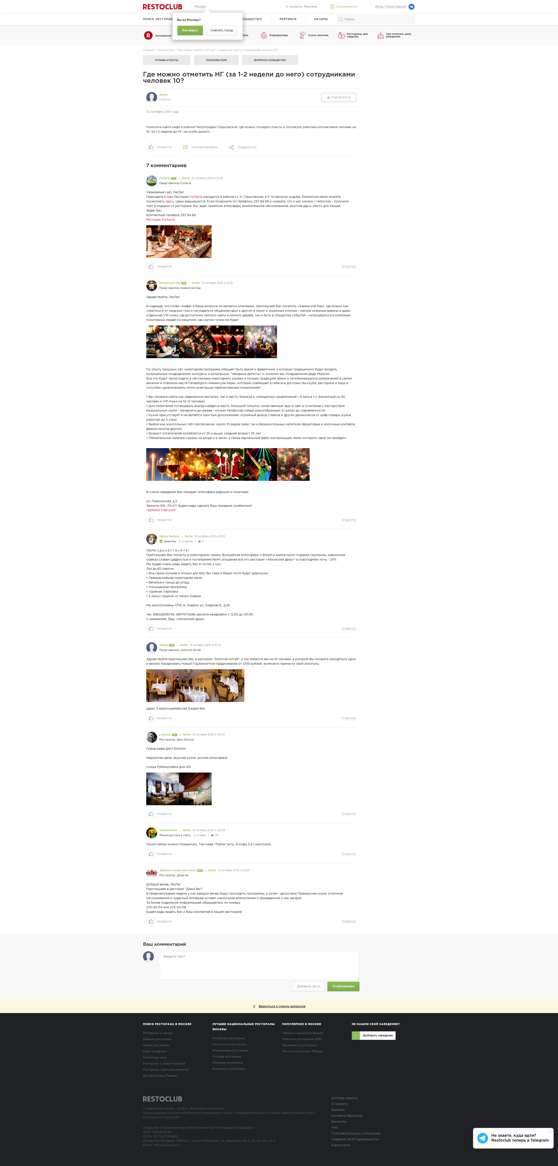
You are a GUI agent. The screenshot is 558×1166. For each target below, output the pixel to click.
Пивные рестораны (157, 1039)
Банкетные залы (155, 1057)
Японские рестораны (228, 1063)
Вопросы (270, 60)
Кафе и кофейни (155, 1051)
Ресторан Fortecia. (160, 220)
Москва (200, 6)
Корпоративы (278, 35)
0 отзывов (186, 541)
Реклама (310, 6)
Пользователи (216, 60)
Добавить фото (308, 986)
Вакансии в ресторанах (299, 1045)
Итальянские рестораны (230, 1050)
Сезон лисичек (318, 35)
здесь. (170, 201)
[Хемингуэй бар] (151, 285)
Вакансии (338, 1121)
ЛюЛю (163, 95)
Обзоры (321, 19)
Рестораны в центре (158, 1033)
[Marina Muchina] (151, 539)
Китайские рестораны (229, 1038)
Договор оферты (344, 1098)
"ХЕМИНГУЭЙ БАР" (161, 510)
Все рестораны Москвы (160, 1076)
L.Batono (165, 735)
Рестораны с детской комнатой (166, 1070)
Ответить (349, 266)
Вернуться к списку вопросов (282, 1006)
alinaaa (164, 645)
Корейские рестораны (229, 1069)
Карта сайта (340, 1145)
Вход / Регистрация (390, 6)
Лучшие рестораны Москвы (302, 1051)
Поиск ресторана (159, 19)
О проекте (294, 6)
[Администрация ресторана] (151, 873)
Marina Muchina (169, 536)
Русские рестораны (227, 1057)
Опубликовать (343, 986)
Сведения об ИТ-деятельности (355, 1139)
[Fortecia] (151, 180)
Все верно (190, 30)
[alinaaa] (151, 647)
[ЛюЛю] (151, 97)
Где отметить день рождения (399, 35)
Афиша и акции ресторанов (302, 1033)
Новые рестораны (156, 1045)
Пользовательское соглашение (355, 1133)
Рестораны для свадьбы (357, 35)
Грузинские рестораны (230, 1044)
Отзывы (166, 60)
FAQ (334, 1127)
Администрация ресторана (178, 870)
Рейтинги (288, 19)
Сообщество (250, 19)
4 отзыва (200, 835)
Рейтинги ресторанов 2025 (302, 1039)
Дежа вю (183, 875)
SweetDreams (168, 830)
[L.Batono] (151, 737)
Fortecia (165, 178)
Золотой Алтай (190, 650)
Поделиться (247, 147)
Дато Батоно (185, 740)
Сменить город (222, 30)
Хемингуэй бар (170, 283)
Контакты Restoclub (346, 1116)
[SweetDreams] (151, 832)
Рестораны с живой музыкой (164, 1064)
